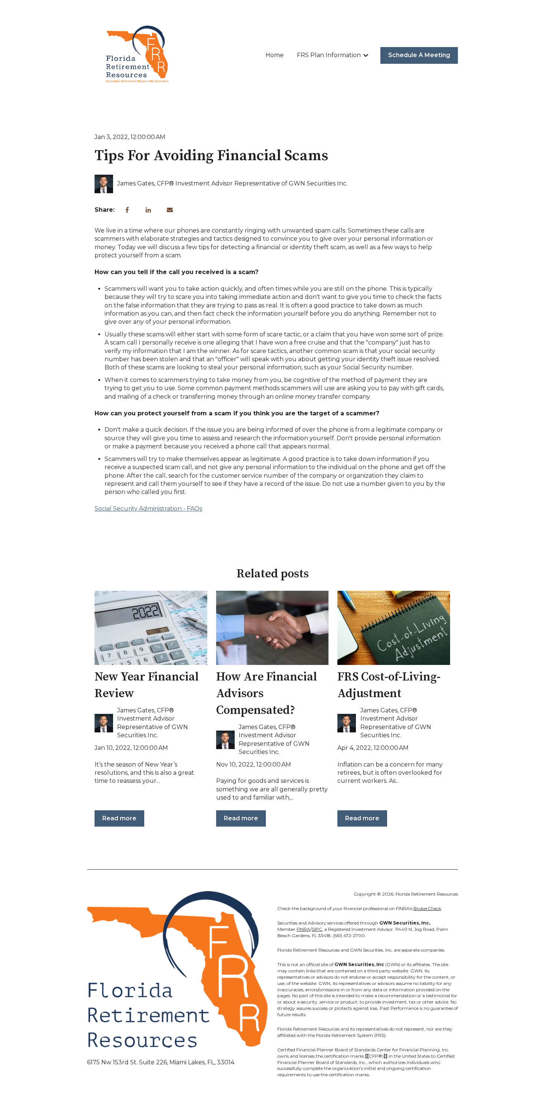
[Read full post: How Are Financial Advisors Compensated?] (272, 628)
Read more (119, 818)
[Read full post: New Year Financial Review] (151, 628)
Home (274, 55)
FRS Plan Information (329, 55)
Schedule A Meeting (419, 55)
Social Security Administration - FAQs (148, 508)
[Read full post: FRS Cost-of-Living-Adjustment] (393, 628)
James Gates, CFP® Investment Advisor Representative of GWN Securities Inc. (232, 183)
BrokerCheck (427, 908)
